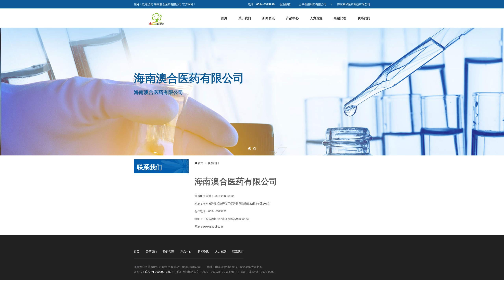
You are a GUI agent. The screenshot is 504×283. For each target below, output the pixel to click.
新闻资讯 (268, 18)
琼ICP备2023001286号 (159, 272)
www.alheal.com (213, 226)
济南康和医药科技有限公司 (353, 4)
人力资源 (316, 18)
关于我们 (244, 18)
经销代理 (340, 18)
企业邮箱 (285, 4)
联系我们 (364, 18)
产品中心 (292, 18)
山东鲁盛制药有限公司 (312, 4)
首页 (224, 18)
